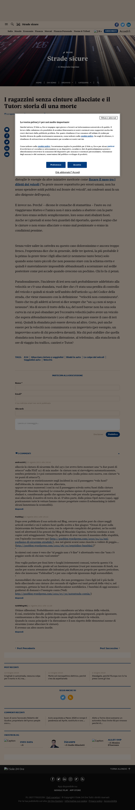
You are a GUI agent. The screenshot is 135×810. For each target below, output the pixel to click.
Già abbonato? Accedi (67, 172)
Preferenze (55, 165)
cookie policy (87, 136)
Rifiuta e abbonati (108, 118)
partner (111, 146)
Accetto (77, 165)
